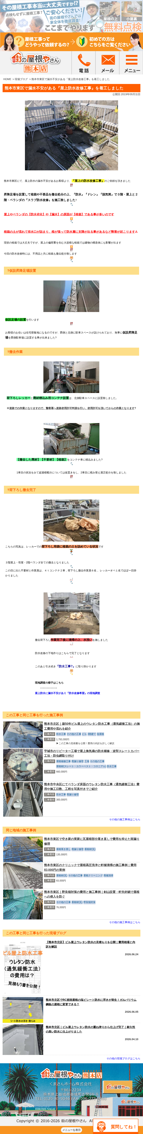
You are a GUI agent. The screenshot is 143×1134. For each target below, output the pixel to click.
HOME (7, 79)
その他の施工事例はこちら (124, 819)
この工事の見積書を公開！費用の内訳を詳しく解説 (86, 743)
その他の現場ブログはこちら (123, 1058)
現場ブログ (21, 79)
